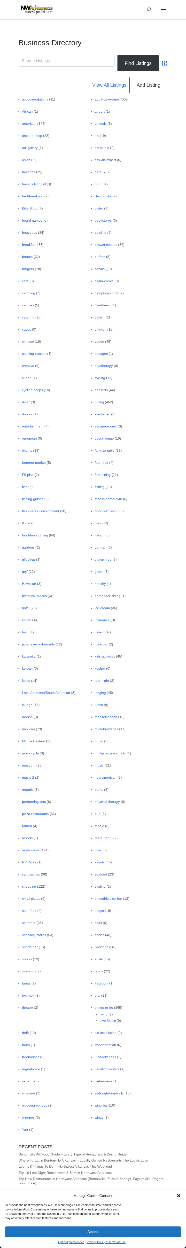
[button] (178, 1195)
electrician (102, 414)
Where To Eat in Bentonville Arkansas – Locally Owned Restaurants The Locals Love (83, 1160)
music (99, 765)
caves (26, 329)
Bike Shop (30, 208)
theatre (27, 1007)
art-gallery (30, 148)
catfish (100, 317)
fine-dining (103, 475)
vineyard (28, 1093)
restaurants (30, 850)
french (99, 535)
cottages (101, 354)
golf (25, 572)
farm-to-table (105, 450)
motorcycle (30, 753)
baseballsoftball (34, 184)
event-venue (104, 438)
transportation (105, 1045)
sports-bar (30, 947)
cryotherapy (104, 366)
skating (100, 886)
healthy (100, 584)
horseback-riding (107, 596)
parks (99, 789)
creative (28, 366)
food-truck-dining (35, 535)
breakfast (29, 245)
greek (99, 572)
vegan (26, 1081)
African (27, 111)
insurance (102, 620)
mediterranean (106, 717)
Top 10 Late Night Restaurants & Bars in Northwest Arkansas (65, 1173)
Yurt (25, 1130)
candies (28, 305)
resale (99, 826)
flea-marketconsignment (40, 511)
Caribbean (103, 305)
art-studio (102, 148)
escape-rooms (106, 426)
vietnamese (103, 1081)
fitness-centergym (108, 499)
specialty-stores (34, 935)
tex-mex (28, 995)
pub (98, 814)
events (27, 450)
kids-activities (105, 656)
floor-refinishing (106, 511)
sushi (99, 959)
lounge (27, 705)
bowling (100, 232)
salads (100, 862)
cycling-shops (32, 390)
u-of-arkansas (105, 1057)
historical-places (34, 596)
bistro (99, 208)
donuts (27, 414)
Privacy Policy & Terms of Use (106, 1242)
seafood (101, 874)
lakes (26, 680)
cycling (100, 378)
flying (99, 523)
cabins (100, 269)
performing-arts (34, 802)
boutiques (29, 232)
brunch (27, 257)
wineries (28, 1117)
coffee (99, 341)
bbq (98, 184)
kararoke (29, 656)
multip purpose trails (110, 753)
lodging (100, 693)
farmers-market (34, 463)
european (29, 438)
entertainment (32, 426)
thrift (25, 1033)
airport (100, 111)
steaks (27, 959)
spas (98, 923)
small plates (31, 898)
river (98, 850)
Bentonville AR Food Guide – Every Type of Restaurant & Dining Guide (73, 1154)
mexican (28, 729)
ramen (27, 826)
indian (26, 620)
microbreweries (106, 729)
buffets (100, 257)
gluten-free (103, 559)
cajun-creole (104, 281)
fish (24, 487)
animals (101, 123)
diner (26, 402)
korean (27, 668)
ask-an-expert (105, 160)
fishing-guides (32, 499)
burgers (28, 269)
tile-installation (105, 1033)
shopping (29, 886)
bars (98, 172)
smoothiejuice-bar (108, 898)
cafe (25, 281)
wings (99, 1117)
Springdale (103, 947)
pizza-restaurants (35, 814)
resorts (27, 838)
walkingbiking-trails (109, 1093)
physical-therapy (107, 802)
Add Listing (148, 85)
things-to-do (104, 1007)
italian (99, 632)
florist (26, 523)
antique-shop (32, 136)
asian (26, 160)
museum (28, 765)
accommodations (35, 99)
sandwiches (31, 874)
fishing (100, 487)
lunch (99, 705)
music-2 (28, 777)
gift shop (28, 559)
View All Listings (109, 85)
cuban (26, 378)
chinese (28, 341)
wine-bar (101, 1105)
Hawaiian (29, 584)
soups (99, 911)
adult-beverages (107, 99)
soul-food (29, 911)
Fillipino (28, 475)
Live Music (108, 1021)
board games (32, 220)
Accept (93, 1232)
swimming (29, 971)
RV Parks (29, 862)
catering (28, 317)
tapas (26, 983)
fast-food (101, 463)
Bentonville (103, 196)
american (29, 123)
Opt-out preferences (71, 1242)
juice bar (101, 644)
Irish (25, 632)
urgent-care (31, 1069)
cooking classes (34, 354)
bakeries (28, 172)
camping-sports (106, 293)
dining (99, 402)
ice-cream (102, 608)
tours (26, 1045)
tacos (99, 971)
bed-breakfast (32, 196)
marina (27, 717)
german (101, 547)
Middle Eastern (33, 741)
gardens (28, 547)
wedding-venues (34, 1105)
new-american (105, 777)
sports (99, 935)
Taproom (101, 983)
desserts (101, 390)
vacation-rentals (107, 1069)
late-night (102, 680)
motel (99, 741)
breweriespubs (106, 245)
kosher (100, 668)
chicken (100, 329)
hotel (26, 608)
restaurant (102, 838)
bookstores (103, 220)
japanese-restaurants (38, 644)
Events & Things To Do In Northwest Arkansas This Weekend (65, 1166)
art (97, 136)
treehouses (30, 1057)
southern (29, 923)
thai (97, 995)
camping (28, 293)
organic (27, 789)
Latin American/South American (46, 693)
